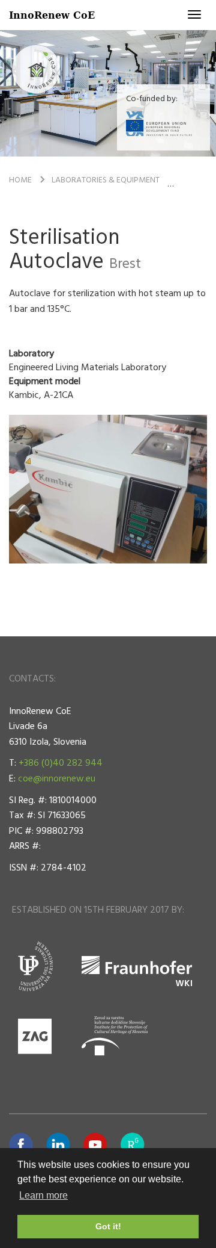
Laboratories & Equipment (106, 180)
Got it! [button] (108, 1226)
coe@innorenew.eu (56, 779)
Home (20, 180)
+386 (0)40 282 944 (61, 763)
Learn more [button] (43, 1195)
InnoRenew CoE (52, 15)
